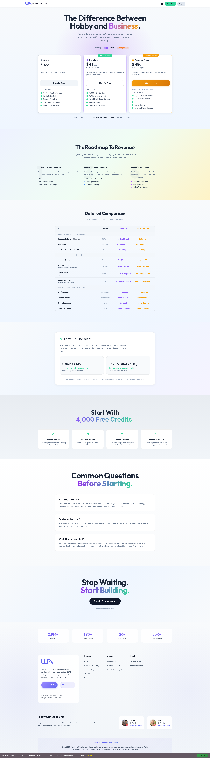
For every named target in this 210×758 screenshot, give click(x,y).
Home (86, 662)
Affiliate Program (90, 670)
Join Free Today (49, 685)
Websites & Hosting (91, 666)
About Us (87, 674)
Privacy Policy (135, 662)
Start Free (170, 4)
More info (89, 755)
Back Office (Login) (114, 670)
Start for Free (59, 83)
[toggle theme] (162, 4)
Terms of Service (136, 666)
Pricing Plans (89, 678)
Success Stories (113, 662)
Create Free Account (105, 601)
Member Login (67, 685)
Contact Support (113, 666)
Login (181, 4)
